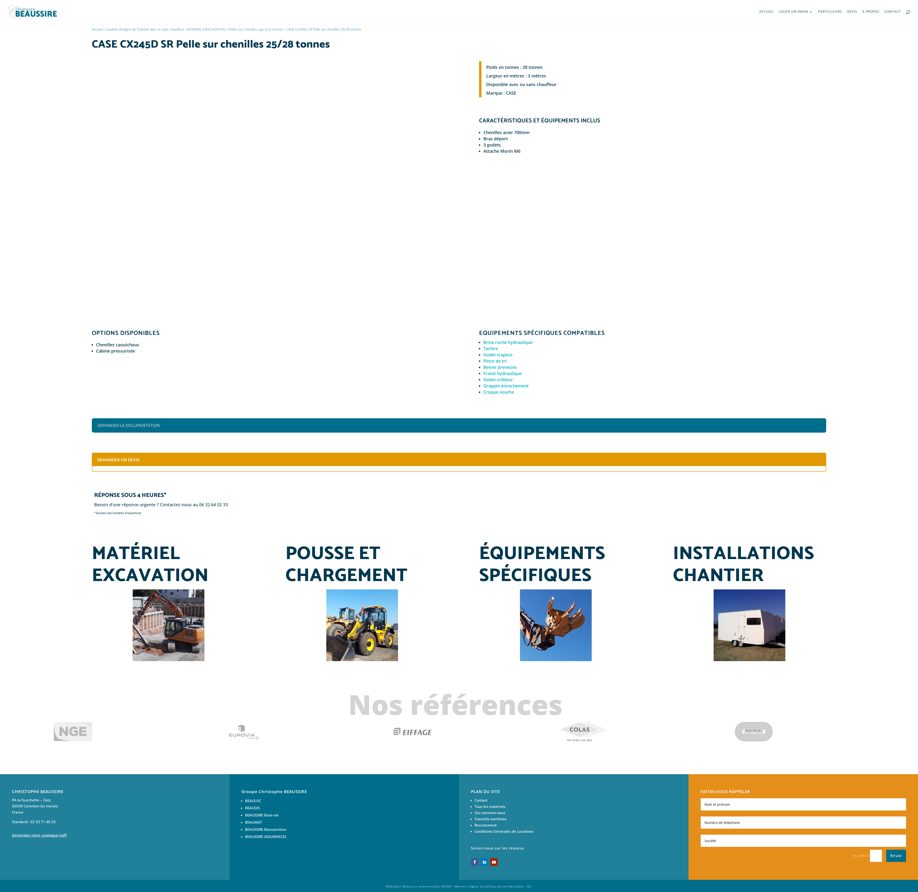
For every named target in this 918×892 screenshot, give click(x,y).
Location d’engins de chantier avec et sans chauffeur (144, 29)
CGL (529, 886)
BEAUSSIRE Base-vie (262, 815)
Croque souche (498, 392)
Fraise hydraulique (502, 373)
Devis (852, 12)
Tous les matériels (490, 806)
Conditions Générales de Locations (504, 831)
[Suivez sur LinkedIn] (484, 862)
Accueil (766, 12)
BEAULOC (253, 800)
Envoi (896, 855)
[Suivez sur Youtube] (494, 862)
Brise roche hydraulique (508, 342)
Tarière (490, 348)
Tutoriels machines (491, 818)
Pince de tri (495, 361)
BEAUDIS (252, 807)
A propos (870, 12)
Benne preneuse (500, 367)
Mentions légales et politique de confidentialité (489, 886)
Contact (893, 12)
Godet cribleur (498, 379)
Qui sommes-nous (490, 812)
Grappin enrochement (506, 386)
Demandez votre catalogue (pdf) (39, 835)
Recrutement (486, 825)
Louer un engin (793, 12)
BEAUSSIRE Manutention (265, 829)
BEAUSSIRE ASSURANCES (265, 836)
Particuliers (830, 12)
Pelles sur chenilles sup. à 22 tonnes (255, 29)
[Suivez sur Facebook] (475, 862)
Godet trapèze (498, 355)
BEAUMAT (254, 822)
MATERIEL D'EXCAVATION (206, 29)
